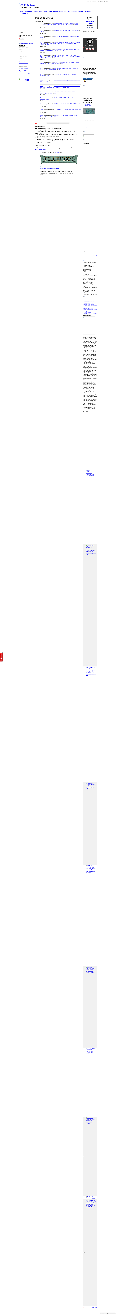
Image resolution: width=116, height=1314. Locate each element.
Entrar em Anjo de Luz (40, 149)
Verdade (57, 152)
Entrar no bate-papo (105, 1313)
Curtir (22, 39)
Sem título (93, 1197)
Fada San (42, 31)
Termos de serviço (93, 1312)
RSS (36, 123)
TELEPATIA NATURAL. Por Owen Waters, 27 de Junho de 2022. (67, 109)
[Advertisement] (88, 170)
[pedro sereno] (26, 70)
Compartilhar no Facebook (26, 43)
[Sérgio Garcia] (21, 70)
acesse (90, 23)
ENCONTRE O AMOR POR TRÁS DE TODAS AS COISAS (66, 30)
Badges (75, 1312)
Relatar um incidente (83, 1312)
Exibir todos (30, 73)
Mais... (58, 122)
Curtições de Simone (23, 63)
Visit (85, 127)
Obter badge (94, 255)
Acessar (94, 1)
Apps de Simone (22, 61)
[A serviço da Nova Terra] (90, 91)
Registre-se (88, 1)
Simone (41, 23)
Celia (46, 37)
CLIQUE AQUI (87, 105)
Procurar (114, 1)
